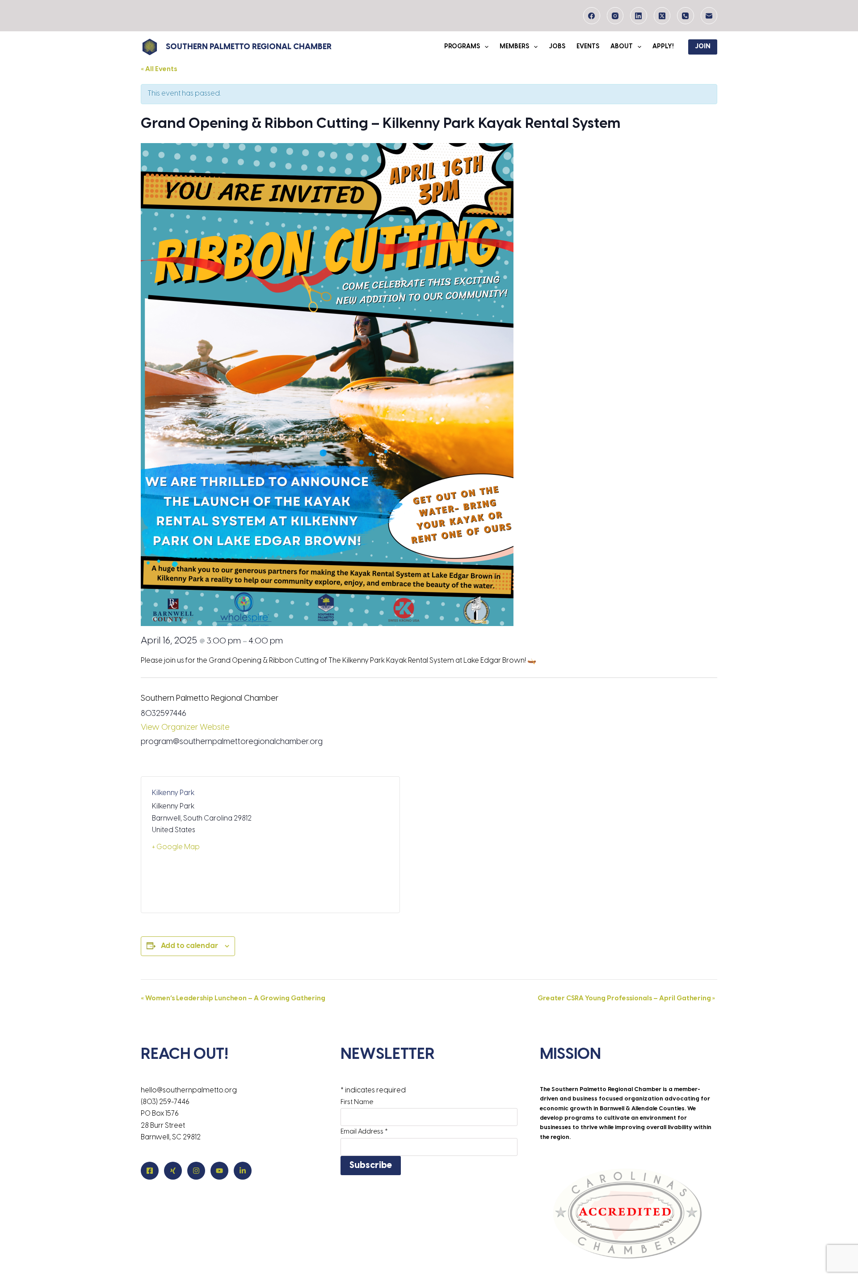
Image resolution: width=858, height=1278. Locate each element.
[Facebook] (591, 15)
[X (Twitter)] (662, 15)
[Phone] (685, 15)
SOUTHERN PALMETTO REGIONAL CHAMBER (249, 47)
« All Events (159, 69)
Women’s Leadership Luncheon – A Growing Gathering (233, 998)
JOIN (703, 46)
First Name (357, 1102)
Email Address (364, 1131)
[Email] (709, 15)
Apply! (663, 46)
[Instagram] (615, 15)
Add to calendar (189, 946)
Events (587, 46)
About (621, 46)
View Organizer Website (185, 728)
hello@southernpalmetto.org (189, 1090)
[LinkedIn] (638, 15)
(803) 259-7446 (165, 1102)
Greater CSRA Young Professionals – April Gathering (626, 998)
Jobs (557, 46)
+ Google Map (176, 847)
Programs (462, 46)
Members (514, 46)
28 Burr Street (163, 1126)
